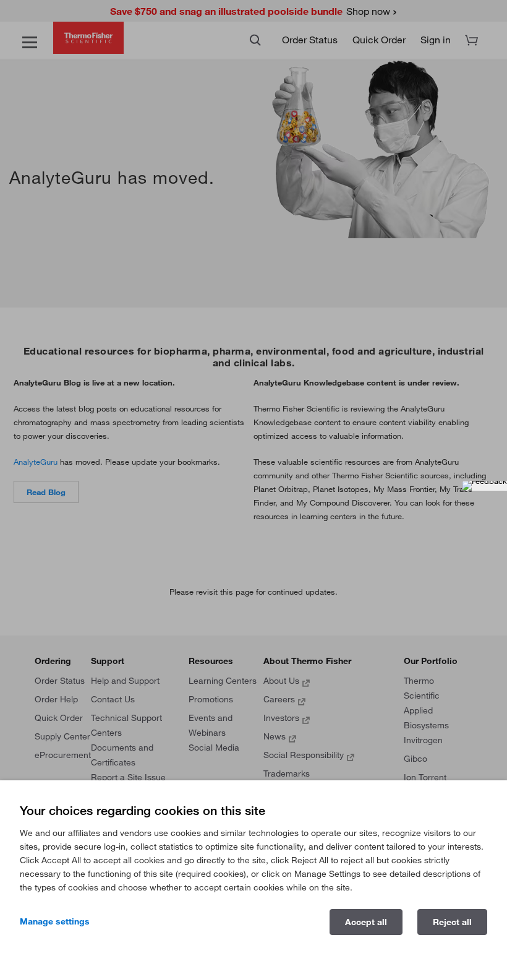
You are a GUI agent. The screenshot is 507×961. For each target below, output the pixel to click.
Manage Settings (55, 921)
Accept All (366, 922)
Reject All (452, 922)
